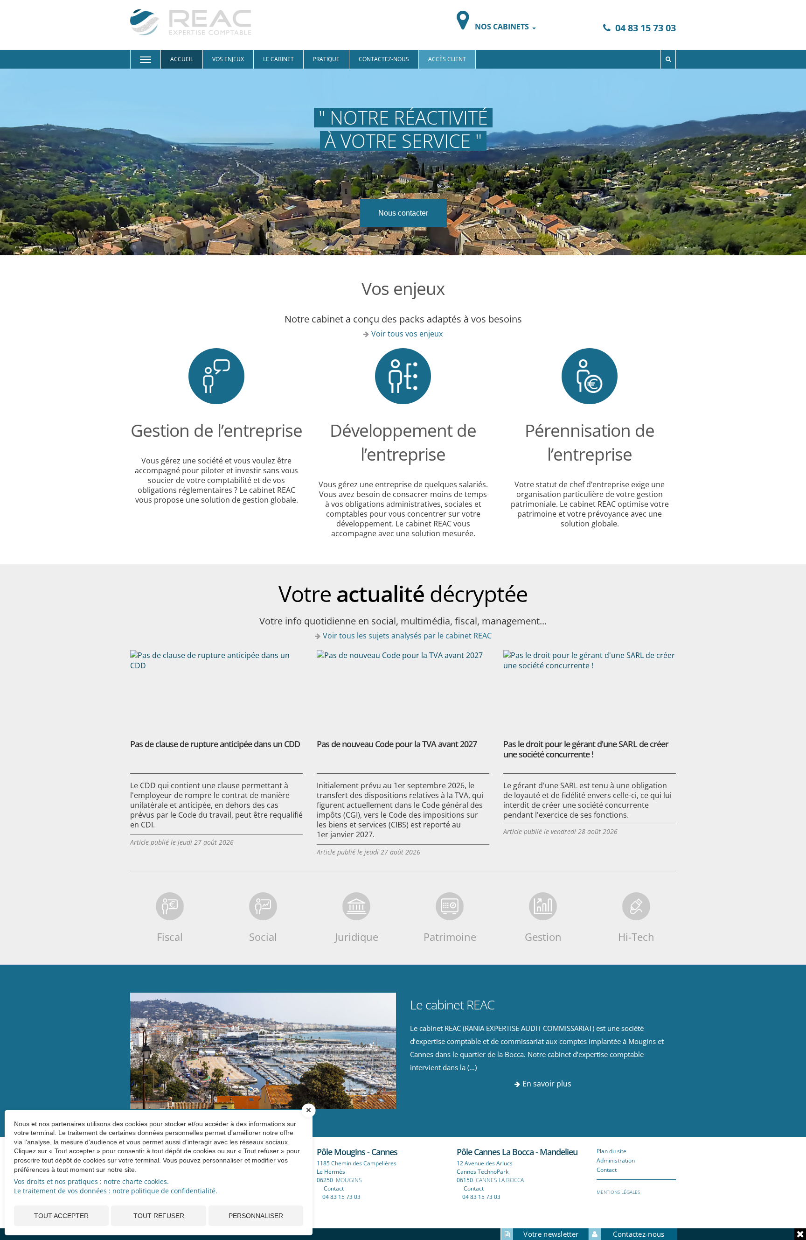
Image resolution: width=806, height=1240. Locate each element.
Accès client (447, 59)
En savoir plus (546, 1084)
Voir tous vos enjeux (407, 334)
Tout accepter (61, 1215)
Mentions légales (618, 1192)
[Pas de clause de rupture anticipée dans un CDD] (216, 687)
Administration (616, 1160)
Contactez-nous (384, 59)
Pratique (326, 59)
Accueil (181, 59)
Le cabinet (278, 59)
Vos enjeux (228, 59)
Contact (334, 1188)
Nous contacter (403, 213)
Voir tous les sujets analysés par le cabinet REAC (407, 636)
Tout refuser (158, 1215)
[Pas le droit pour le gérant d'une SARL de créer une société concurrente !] (589, 687)
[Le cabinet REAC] (263, 1050)
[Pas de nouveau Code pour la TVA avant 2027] (403, 687)
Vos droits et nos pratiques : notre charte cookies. (91, 1181)
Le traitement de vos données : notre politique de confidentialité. (115, 1190)
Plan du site (611, 1151)
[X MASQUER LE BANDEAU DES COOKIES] (309, 1115)
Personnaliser (256, 1215)
